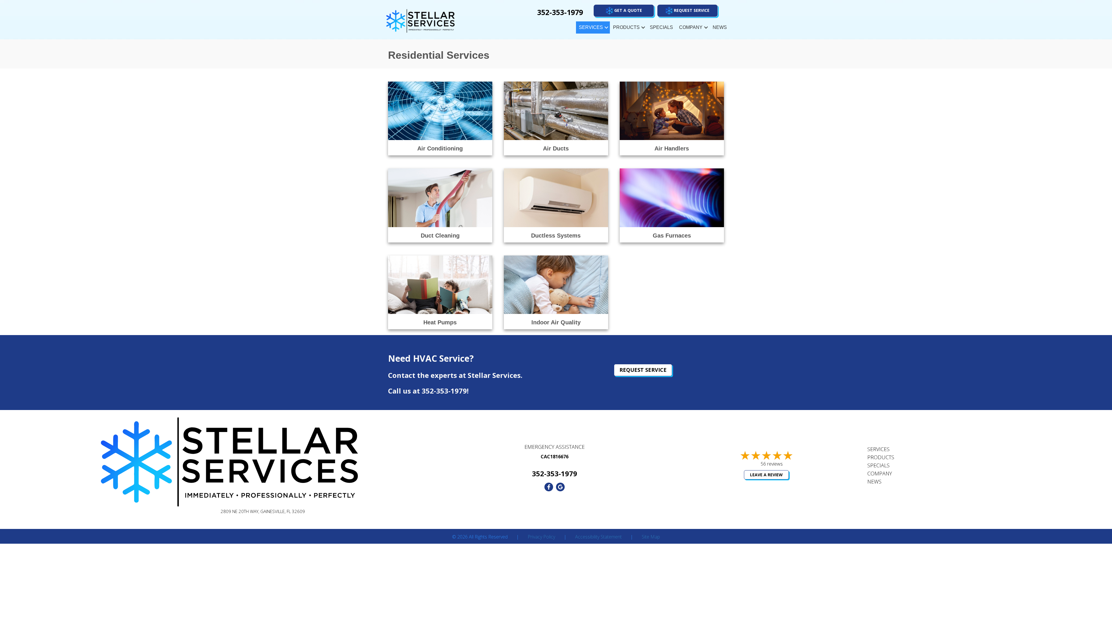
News (720, 27)
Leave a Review (766, 474)
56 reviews (772, 464)
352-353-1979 (444, 391)
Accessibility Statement (598, 537)
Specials (661, 27)
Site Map (651, 537)
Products (626, 27)
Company (691, 27)
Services (591, 27)
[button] (687, 10)
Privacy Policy (541, 537)
